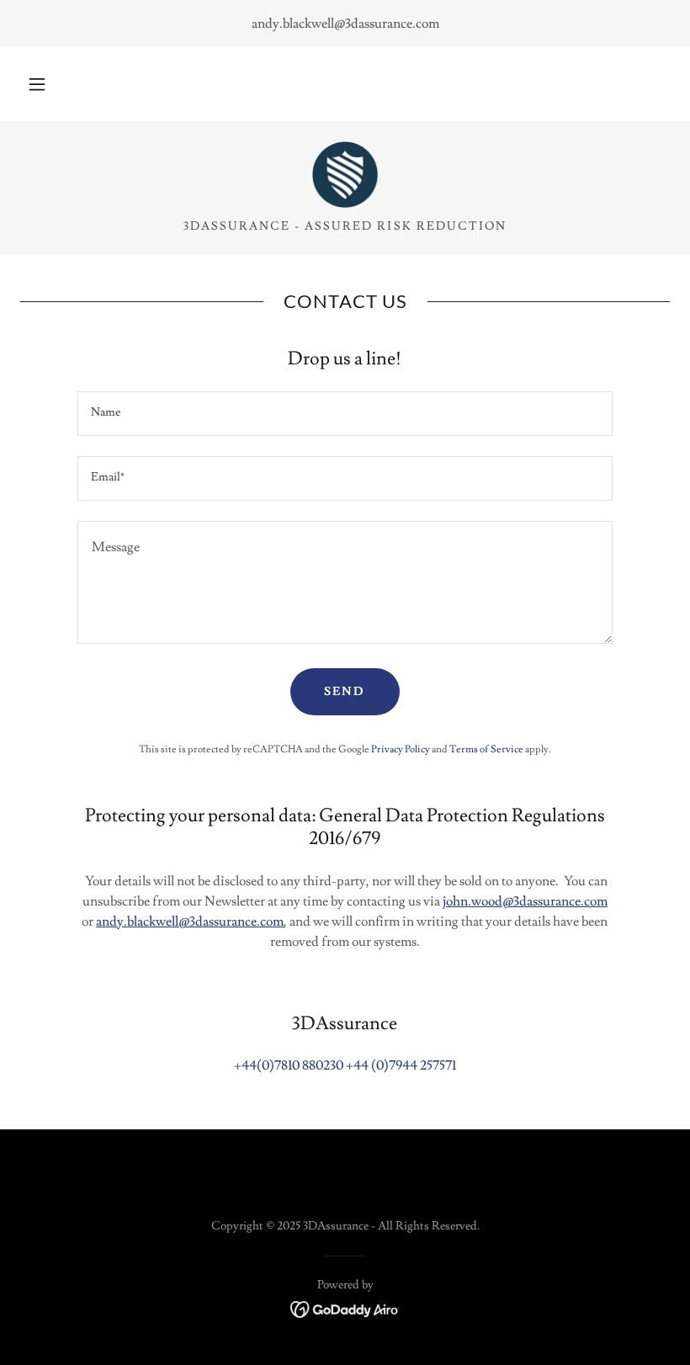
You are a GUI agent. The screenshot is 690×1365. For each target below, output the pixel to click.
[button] (37, 84)
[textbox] (344, 413)
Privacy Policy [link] (400, 749)
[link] (345, 175)
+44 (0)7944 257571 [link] (401, 1065)
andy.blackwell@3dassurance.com (190, 921)
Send (344, 691)
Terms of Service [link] (486, 749)
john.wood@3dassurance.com (525, 901)
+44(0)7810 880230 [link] (288, 1065)
